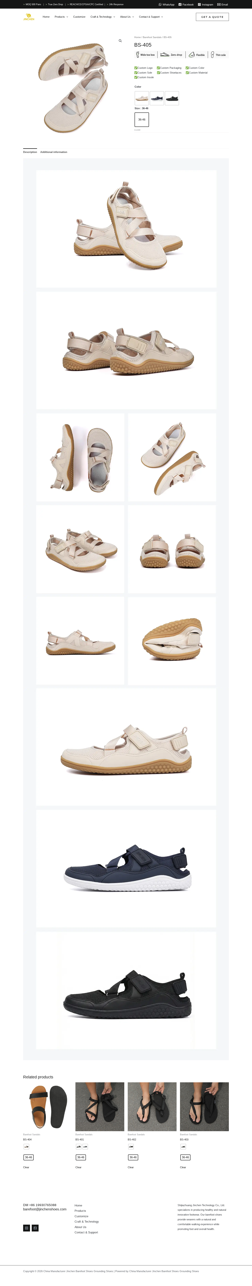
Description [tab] (30, 152)
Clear (137, 130)
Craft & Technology (87, 1221)
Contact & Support (86, 1232)
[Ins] (26, 1228)
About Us (80, 1227)
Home (137, 37)
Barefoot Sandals (152, 37)
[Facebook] (35, 1228)
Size (137, 108)
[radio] (142, 98)
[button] (66, 17)
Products (80, 1210)
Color (138, 86)
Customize (81, 1216)
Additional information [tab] (53, 152)
